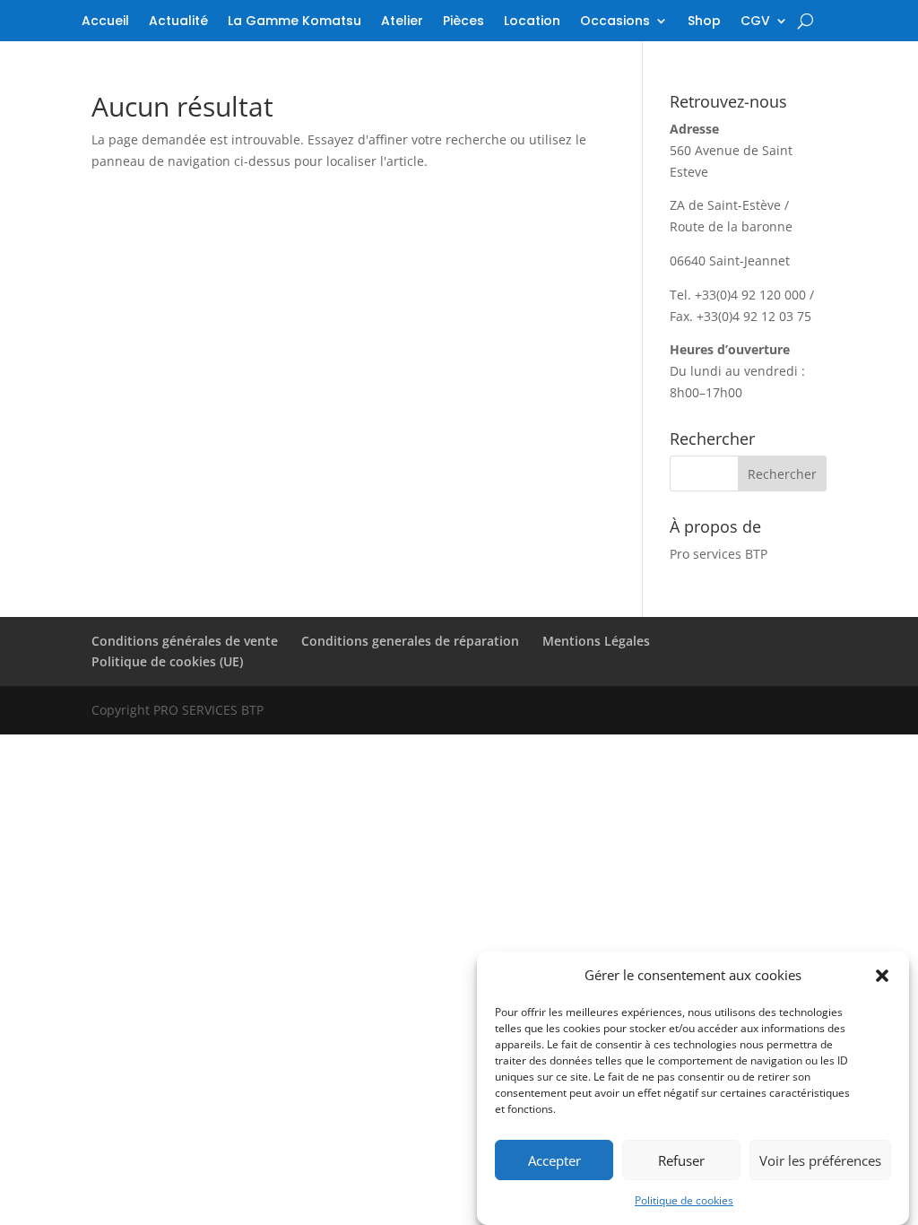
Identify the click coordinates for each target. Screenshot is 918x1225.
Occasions (615, 22)
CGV (755, 22)
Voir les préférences (820, 1160)
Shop (704, 22)
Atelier (402, 22)
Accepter (554, 1160)
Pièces (463, 22)
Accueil (105, 22)
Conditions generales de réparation (410, 640)
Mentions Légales (596, 640)
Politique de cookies (684, 1200)
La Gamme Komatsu (294, 22)
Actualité (178, 22)
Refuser (681, 1160)
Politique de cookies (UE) (167, 661)
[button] (882, 976)
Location (532, 22)
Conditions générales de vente (184, 640)
